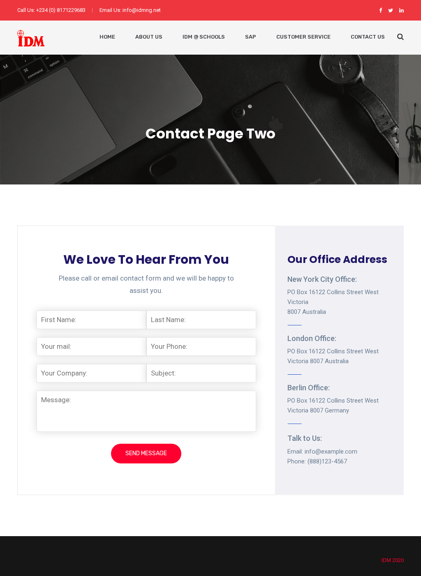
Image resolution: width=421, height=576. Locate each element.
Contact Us (368, 37)
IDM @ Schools (204, 37)
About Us (148, 37)
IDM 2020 (393, 560)
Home (107, 37)
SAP (250, 37)
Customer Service (303, 37)
